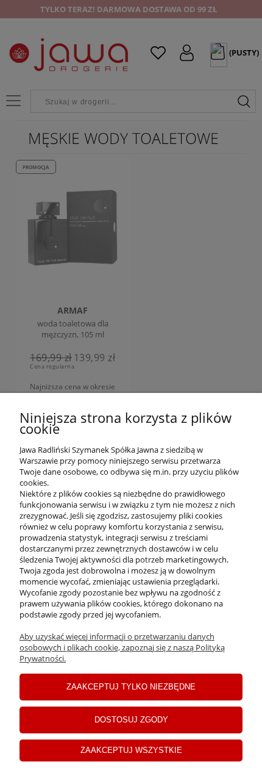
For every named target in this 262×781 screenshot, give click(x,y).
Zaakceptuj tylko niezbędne (131, 686)
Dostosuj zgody (131, 719)
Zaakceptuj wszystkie (131, 750)
